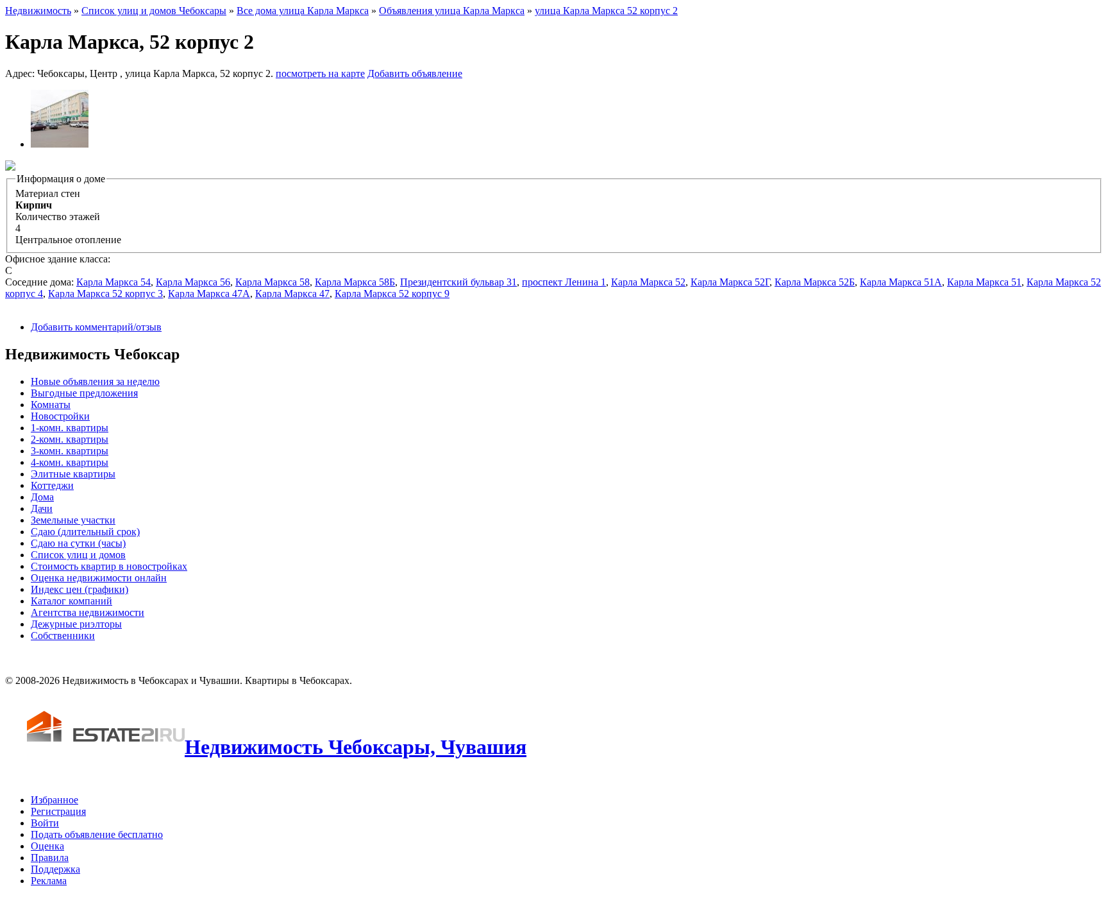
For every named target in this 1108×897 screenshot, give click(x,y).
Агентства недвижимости (87, 612)
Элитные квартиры (73, 473)
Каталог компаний (71, 600)
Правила (50, 857)
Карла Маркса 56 (193, 282)
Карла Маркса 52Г (730, 282)
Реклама (49, 880)
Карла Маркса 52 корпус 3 (105, 293)
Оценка (47, 846)
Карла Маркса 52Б (815, 282)
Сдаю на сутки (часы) (78, 543)
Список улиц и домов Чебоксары (153, 10)
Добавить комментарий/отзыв (96, 326)
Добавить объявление (414, 73)
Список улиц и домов (78, 554)
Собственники (63, 635)
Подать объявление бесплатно (97, 834)
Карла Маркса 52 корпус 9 (392, 293)
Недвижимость (38, 10)
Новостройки (60, 416)
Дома (42, 496)
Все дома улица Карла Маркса (303, 10)
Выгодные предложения (84, 393)
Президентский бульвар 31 (458, 282)
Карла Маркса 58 (272, 282)
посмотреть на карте (320, 73)
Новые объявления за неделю (95, 381)
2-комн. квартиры (69, 439)
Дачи (42, 508)
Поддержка (55, 869)
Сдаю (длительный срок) (85, 531)
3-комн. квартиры (69, 450)
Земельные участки (73, 520)
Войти (45, 822)
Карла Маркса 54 (113, 282)
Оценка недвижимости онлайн (99, 577)
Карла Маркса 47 (292, 293)
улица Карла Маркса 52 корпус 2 (606, 10)
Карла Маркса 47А (209, 293)
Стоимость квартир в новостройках (109, 566)
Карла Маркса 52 (648, 282)
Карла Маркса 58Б (355, 282)
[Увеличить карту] (10, 167)
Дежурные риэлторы (76, 624)
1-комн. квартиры (69, 427)
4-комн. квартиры (69, 462)
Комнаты (51, 404)
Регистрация (58, 811)
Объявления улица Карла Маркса (452, 10)
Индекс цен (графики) (79, 589)
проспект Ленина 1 (564, 282)
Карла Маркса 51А (901, 282)
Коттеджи (52, 485)
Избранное (54, 799)
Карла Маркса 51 (984, 282)
